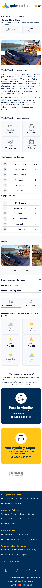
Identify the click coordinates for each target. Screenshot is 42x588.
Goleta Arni (5, 550)
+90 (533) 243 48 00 (21, 417)
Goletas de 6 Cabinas (26, 519)
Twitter (34, 571)
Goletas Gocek (6, 539)
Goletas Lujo (20, 498)
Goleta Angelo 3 (21, 555)
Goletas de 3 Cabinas (9, 514)
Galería (12, 29)
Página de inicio (6, 16)
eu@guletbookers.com (21, 413)
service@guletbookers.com (21, 453)
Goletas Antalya (32, 539)
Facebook (23, 571)
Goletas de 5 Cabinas (9, 519)
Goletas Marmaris (21, 534)
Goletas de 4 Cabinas (26, 514)
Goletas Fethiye (19, 539)
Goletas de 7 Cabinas (8, 524)
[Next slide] (39, 53)
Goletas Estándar (7, 498)
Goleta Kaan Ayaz (7, 555)
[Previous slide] (3, 53)
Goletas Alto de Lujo (8, 503)
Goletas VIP (22, 503)
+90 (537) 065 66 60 (21, 457)
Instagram (11, 571)
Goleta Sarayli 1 (32, 550)
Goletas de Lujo (32, 498)
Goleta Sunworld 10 (18, 550)
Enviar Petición (31, 30)
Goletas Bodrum (7, 534)
